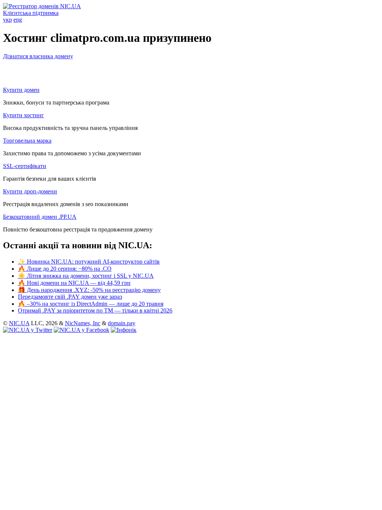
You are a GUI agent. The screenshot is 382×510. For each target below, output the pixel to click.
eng (17, 19)
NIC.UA (19, 323)
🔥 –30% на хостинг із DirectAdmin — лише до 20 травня (90, 304)
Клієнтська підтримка (31, 13)
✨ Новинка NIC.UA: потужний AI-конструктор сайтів (89, 261)
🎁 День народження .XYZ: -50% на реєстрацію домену (89, 290)
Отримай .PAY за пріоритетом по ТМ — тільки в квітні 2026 (95, 310)
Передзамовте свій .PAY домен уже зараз (70, 296)
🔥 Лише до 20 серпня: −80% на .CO (65, 268)
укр (7, 19)
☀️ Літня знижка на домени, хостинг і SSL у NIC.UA (86, 276)
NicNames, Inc (82, 323)
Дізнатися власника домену (38, 56)
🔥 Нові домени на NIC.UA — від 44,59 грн (74, 283)
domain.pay (121, 323)
